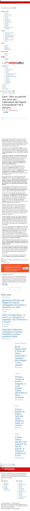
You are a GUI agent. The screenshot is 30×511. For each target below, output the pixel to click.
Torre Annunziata (9, 75)
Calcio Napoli (6, 88)
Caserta (7, 83)
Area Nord (21, 490)
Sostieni (6, 58)
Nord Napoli (8, 82)
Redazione (6, 484)
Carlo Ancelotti (13, 259)
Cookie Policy (7, 490)
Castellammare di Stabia (11, 76)
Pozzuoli (7, 80)
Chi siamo (6, 483)
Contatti (6, 59)
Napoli (7, 68)
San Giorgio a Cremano (11, 73)
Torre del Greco (9, 69)
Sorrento (7, 79)
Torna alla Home (15, 289)
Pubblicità (6, 488)
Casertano (21, 498)
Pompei (7, 77)
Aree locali (5, 66)
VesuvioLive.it (5, 93)
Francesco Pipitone (20, 458)
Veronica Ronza (6, 309)
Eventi (4, 87)
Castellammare (22, 491)
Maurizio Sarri (20, 259)
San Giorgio (21, 488)
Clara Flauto (18, 367)
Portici (7, 72)
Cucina (4, 86)
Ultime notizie (6, 65)
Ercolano (7, 71)
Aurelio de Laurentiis (5, 259)
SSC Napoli (25, 259)
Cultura (4, 84)
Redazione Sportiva (13, 110)
